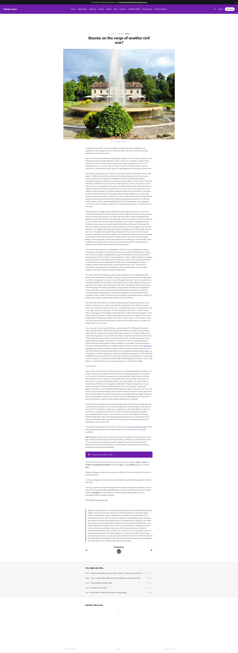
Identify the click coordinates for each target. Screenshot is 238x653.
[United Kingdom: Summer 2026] (119, 583)
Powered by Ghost (170, 649)
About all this (82, 9)
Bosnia (127, 33)
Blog (115, 9)
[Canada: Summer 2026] (119, 587)
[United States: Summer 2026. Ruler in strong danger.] (119, 592)
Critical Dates (137, 427)
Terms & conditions (160, 9)
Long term (122, 9)
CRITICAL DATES (134, 9)
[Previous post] (87, 550)
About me (92, 9)
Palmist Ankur (10, 9)
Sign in (220, 9)
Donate (108, 9)
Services (101, 9)
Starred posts (147, 9)
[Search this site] (215, 9)
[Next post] (151, 550)
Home (73, 9)
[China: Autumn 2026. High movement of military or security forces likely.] (119, 578)
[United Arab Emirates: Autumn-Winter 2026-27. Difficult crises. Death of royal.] (119, 573)
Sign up (119, 649)
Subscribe (229, 9)
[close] (235, 2)
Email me (138, 480)
